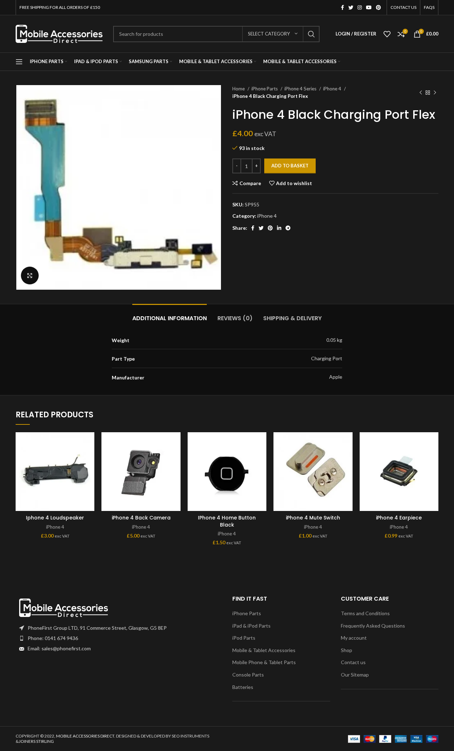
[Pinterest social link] (378, 7)
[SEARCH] (311, 34)
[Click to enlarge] (30, 275)
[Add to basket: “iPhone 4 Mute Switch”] (347, 460)
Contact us (353, 662)
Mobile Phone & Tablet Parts (264, 662)
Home (239, 88)
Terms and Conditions (365, 613)
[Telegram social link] (288, 228)
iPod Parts (243, 638)
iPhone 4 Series (300, 88)
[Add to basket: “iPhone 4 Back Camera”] (175, 460)
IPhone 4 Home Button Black (227, 521)
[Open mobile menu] (19, 62)
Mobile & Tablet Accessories (263, 650)
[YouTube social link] (369, 7)
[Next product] (434, 92)
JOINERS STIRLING (36, 741)
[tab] (169, 315)
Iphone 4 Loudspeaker (55, 517)
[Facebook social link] (342, 7)
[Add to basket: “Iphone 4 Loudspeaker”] (89, 460)
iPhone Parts (265, 88)
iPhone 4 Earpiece (399, 517)
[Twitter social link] (350, 7)
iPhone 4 (332, 88)
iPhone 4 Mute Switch (313, 517)
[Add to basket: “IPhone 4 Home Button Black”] (261, 460)
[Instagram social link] (359, 7)
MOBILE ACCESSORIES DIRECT (85, 736)
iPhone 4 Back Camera (141, 517)
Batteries (242, 687)
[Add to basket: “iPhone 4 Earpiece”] (433, 460)
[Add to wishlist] (89, 444)
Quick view (89, 476)
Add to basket (290, 165)
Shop (346, 650)
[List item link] (118, 638)
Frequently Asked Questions (373, 626)
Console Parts (248, 675)
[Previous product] (420, 92)
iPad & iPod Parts (251, 626)
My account (354, 638)
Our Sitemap (355, 675)
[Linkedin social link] (279, 228)
